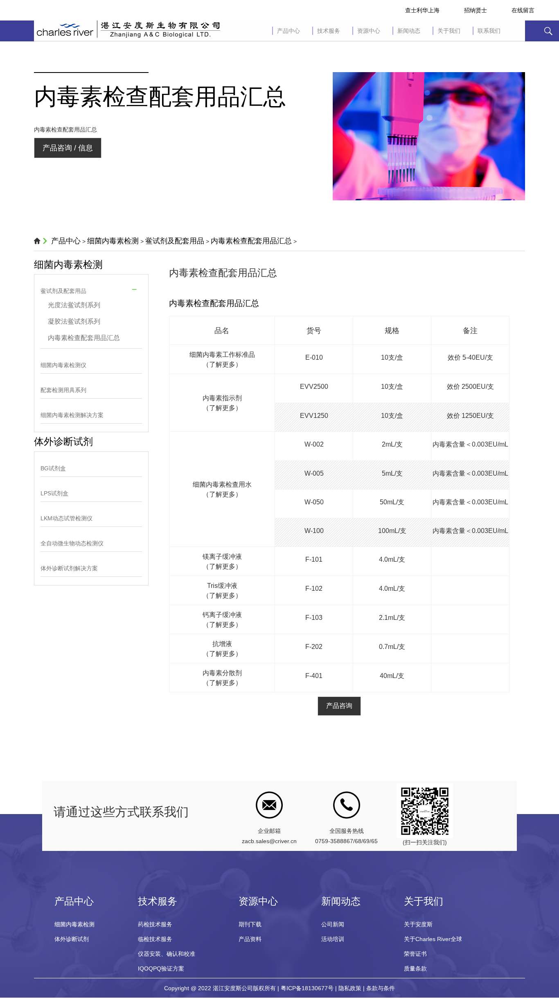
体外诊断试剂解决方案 (69, 568)
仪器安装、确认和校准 (166, 953)
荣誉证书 (415, 953)
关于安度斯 (418, 924)
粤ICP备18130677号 (307, 988)
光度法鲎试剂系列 (74, 305)
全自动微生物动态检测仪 (72, 543)
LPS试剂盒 (54, 493)
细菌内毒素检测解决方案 (72, 415)
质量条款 (415, 968)
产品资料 (250, 939)
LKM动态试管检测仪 (66, 518)
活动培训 (332, 939)
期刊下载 (250, 924)
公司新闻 (332, 924)
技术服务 (157, 901)
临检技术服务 (155, 939)
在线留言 (523, 10)
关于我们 (423, 901)
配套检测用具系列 (63, 390)
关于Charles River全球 (433, 939)
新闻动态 (341, 901)
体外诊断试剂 (63, 441)
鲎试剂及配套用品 (174, 241)
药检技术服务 (155, 924)
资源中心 (258, 901)
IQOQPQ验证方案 (161, 968)
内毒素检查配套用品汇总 (251, 241)
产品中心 (66, 241)
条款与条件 (380, 988)
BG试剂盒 (53, 468)
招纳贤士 (475, 10)
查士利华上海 (422, 10)
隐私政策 (349, 988)
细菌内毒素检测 (113, 241)
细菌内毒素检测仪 (63, 365)
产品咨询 (339, 705)
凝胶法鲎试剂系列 (74, 321)
